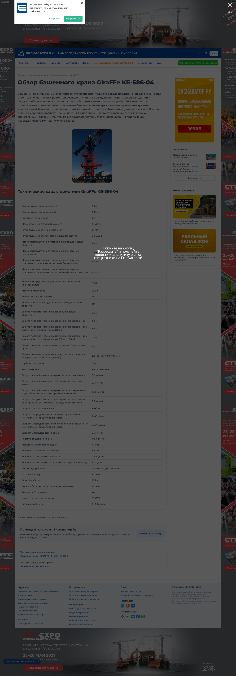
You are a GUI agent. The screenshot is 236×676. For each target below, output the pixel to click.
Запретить (55, 18)
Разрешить (73, 18)
